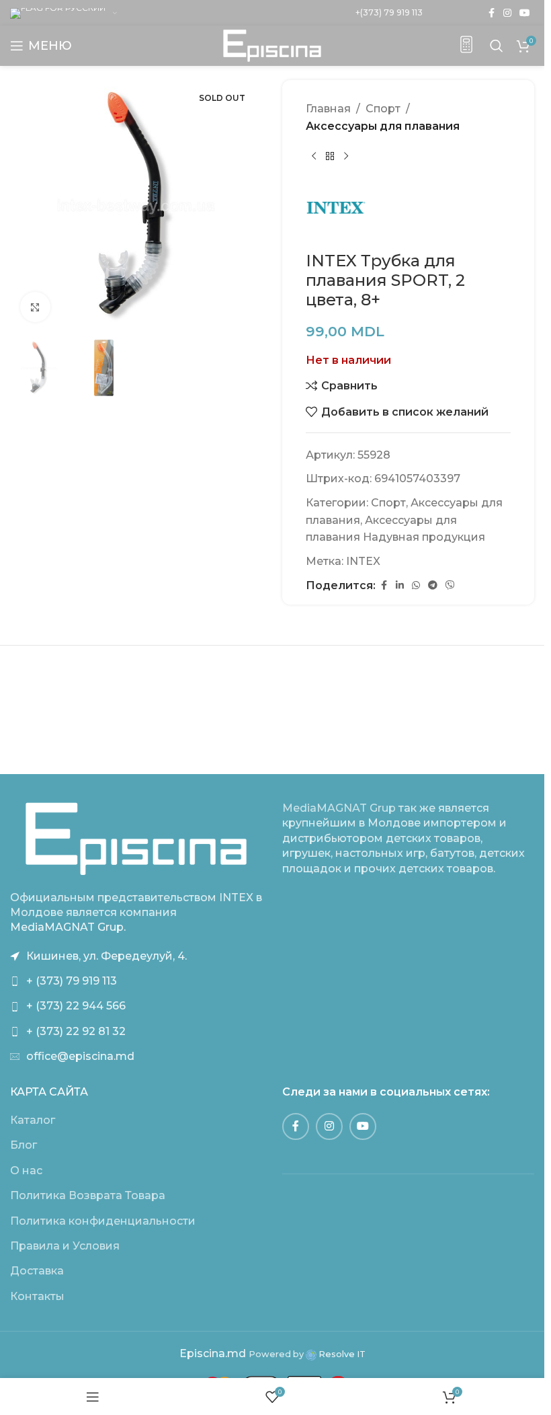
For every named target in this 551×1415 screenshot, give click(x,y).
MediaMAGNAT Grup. (68, 927)
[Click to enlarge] (35, 307)
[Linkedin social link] (400, 585)
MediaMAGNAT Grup (339, 808)
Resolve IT (341, 1354)
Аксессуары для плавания (383, 126)
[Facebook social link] (491, 13)
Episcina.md (212, 1353)
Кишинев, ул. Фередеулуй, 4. (106, 956)
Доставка (37, 1270)
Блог (23, 1145)
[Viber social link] (450, 585)
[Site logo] (272, 44)
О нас (26, 1170)
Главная (328, 108)
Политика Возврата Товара (87, 1195)
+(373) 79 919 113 (389, 12)
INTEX (363, 561)
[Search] (496, 45)
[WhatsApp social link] (416, 585)
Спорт (383, 108)
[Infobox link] (466, 46)
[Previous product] (314, 156)
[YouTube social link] (524, 13)
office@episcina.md (80, 1056)
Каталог (32, 1120)
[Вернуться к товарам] (330, 156)
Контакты (37, 1296)
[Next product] (346, 156)
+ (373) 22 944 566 (76, 1005)
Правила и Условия (65, 1245)
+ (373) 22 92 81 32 (76, 1031)
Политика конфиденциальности (103, 1221)
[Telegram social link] (432, 585)
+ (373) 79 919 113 (71, 980)
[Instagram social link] (507, 13)
